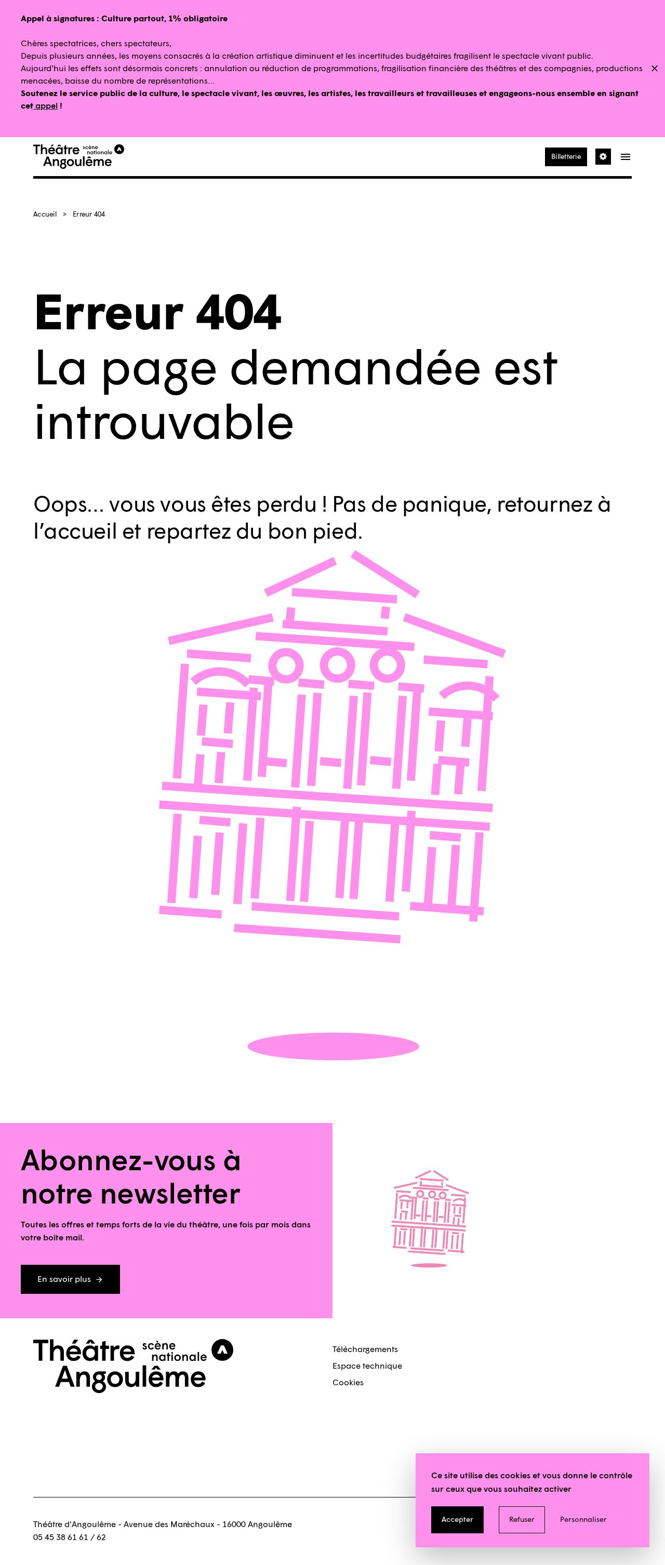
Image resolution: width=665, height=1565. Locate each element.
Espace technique (367, 1366)
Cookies (348, 1382)
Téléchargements (365, 1349)
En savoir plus (64, 1279)
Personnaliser (583, 1519)
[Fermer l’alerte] (654, 69)
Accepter (457, 1519)
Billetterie (566, 156)
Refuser (522, 1519)
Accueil (45, 214)
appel (45, 106)
